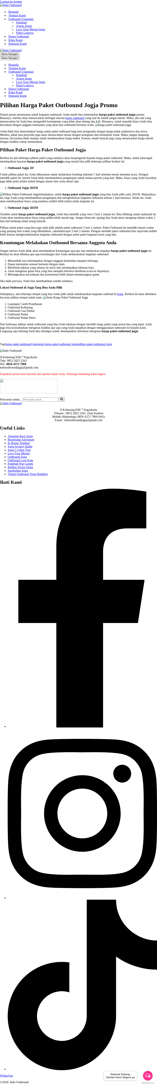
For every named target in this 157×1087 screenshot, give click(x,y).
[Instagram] (82, 897)
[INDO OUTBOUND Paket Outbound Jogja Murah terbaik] (11, 5)
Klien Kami (15, 40)
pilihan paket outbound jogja (95, 344)
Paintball (21, 22)
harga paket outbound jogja (21, 344)
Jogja (120, 294)
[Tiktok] (82, 1069)
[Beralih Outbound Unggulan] (67, 71)
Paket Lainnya (25, 32)
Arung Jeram (24, 26)
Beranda (13, 11)
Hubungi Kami (17, 43)
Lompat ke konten (11, 1)
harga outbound (74, 118)
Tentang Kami (17, 15)
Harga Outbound (18, 36)
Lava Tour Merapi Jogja (30, 29)
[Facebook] (82, 726)
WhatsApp (6, 1075)
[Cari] (62, 399)
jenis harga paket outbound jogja (58, 344)
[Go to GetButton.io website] (148, 1083)
